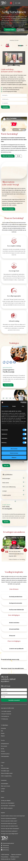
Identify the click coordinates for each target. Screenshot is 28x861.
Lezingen (4, 491)
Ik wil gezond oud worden (15, 603)
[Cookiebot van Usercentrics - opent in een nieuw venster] (20, 402)
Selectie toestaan (14, 453)
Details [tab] (14, 406)
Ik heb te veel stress (14, 622)
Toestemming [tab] (5, 406)
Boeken (2, 797)
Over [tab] (23, 406)
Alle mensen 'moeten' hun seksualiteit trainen (12, 668)
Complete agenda (6, 495)
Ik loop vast (12, 635)
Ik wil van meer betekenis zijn (16, 609)
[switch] (24, 434)
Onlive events (5, 482)
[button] (11, 3)
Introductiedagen (6, 478)
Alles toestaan (14, 448)
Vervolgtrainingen (4, 725)
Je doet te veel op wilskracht (16, 648)
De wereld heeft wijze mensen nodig (10, 659)
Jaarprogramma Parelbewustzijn (7, 708)
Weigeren (14, 457)
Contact (2, 762)
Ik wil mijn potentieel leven (15, 596)
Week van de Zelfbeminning (8, 486)
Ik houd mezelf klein (14, 629)
